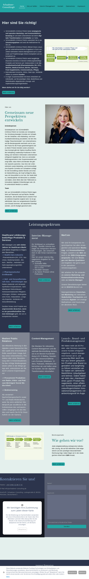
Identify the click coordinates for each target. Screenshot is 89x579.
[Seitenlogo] (8, 10)
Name (49, 483)
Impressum (39, 565)
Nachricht (50, 493)
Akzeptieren (22, 529)
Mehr (8, 577)
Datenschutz (49, 565)
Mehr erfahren (8, 92)
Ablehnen (82, 572)
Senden (67, 526)
